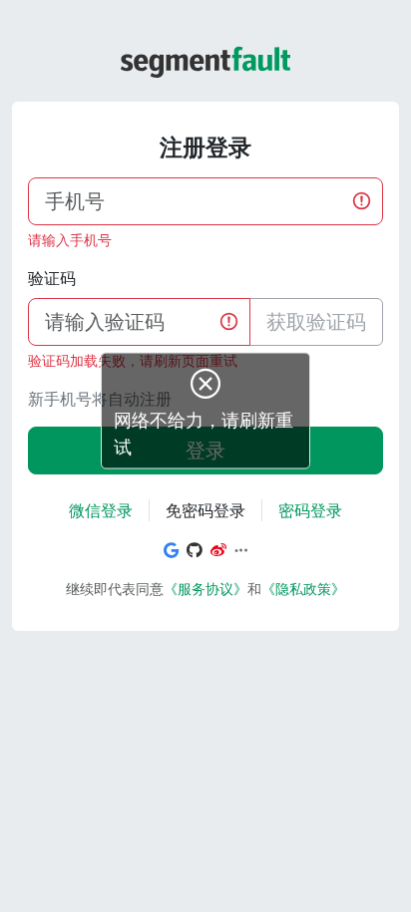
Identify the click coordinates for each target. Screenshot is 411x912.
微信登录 (101, 510)
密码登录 (310, 510)
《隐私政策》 (303, 588)
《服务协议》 (205, 588)
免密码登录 (205, 510)
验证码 (52, 278)
